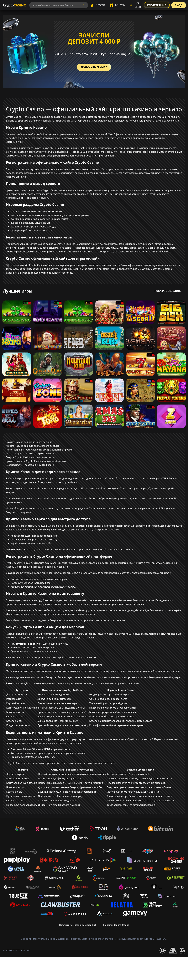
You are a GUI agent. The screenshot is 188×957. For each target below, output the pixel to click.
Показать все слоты (168, 291)
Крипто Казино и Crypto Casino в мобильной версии (36, 461)
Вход (178, 5)
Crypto (14, 5)
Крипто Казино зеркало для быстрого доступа (32, 445)
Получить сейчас (94, 67)
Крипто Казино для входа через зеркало (29, 442)
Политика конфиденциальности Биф (77, 924)
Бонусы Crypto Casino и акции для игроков (30, 457)
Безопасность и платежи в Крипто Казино (30, 465)
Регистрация (156, 5)
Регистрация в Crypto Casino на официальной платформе (39, 449)
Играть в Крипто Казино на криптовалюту (30, 453)
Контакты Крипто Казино (116, 924)
